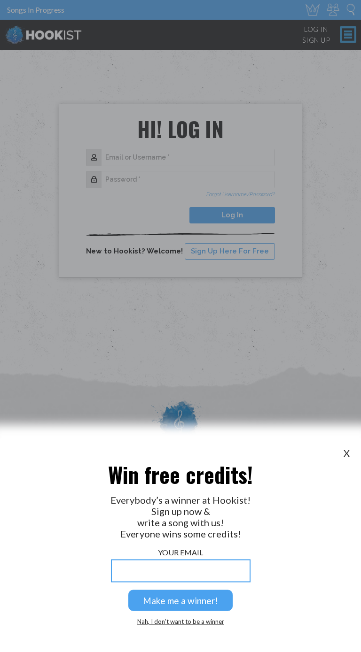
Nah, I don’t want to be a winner (180, 622)
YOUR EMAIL (180, 552)
